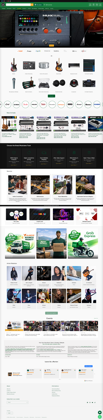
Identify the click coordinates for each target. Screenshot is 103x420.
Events (29, 8)
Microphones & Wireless (13, 91)
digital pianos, (13, 348)
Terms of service (37, 417)
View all (51, 96)
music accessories (8, 350)
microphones (19, 349)
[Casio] (96, 104)
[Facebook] (2, 1)
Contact (51, 8)
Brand (14, 8)
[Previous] (17, 51)
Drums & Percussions (44, 73)
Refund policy (32, 417)
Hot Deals (19, 8)
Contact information (20, 417)
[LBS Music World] (3, 5)
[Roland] (60, 104)
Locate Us (8, 390)
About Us (47, 8)
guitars (8, 348)
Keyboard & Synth (73, 73)
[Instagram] (4, 1)
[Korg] (69, 104)
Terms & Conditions (55, 388)
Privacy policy (26, 417)
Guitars (13, 73)
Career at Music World (11, 392)
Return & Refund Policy (56, 390)
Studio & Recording (28, 73)
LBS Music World (12, 417)
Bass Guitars (58, 73)
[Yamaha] (15, 104)
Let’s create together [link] (51, 313)
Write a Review (88, 366)
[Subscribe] (27, 402)
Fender (44, 349)
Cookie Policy (54, 394)
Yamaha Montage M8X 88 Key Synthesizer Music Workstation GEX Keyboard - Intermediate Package (43, 135)
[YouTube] (8, 1)
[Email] (10, 1)
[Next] (85, 51)
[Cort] (6, 104)
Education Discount (10, 394)
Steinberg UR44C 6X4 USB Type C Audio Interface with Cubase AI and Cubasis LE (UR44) (78, 134)
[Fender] (24, 104)
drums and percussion (28, 348)
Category (3, 8)
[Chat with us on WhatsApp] (100, 417)
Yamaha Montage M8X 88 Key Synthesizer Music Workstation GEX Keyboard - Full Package (25, 134)
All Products (9, 8)
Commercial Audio (58, 91)
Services (24, 8)
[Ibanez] (87, 104)
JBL (55, 349)
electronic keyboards (20, 348)
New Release (34, 8)
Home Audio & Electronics (44, 91)
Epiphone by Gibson (50, 349)
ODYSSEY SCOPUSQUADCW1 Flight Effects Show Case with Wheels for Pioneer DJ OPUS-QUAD (95, 134)
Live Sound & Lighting (89, 73)
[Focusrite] (51, 104)
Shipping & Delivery (56, 395)
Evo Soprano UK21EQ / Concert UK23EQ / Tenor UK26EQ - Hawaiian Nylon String (9, 134)
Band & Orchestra (28, 91)
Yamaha (41, 349)
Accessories (74, 91)
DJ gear (15, 349)
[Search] (32, 4)
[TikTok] (6, 1)
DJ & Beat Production (89, 91)
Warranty (53, 392)
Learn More (51, 45)
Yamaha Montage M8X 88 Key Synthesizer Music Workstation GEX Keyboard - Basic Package (60, 134)
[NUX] (33, 104)
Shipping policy (44, 417)
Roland (59, 349)
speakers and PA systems (27, 349)
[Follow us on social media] (100, 412)
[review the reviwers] (40, 370)
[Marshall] (78, 104)
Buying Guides (41, 8)
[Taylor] (42, 104)
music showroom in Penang (86, 346)
